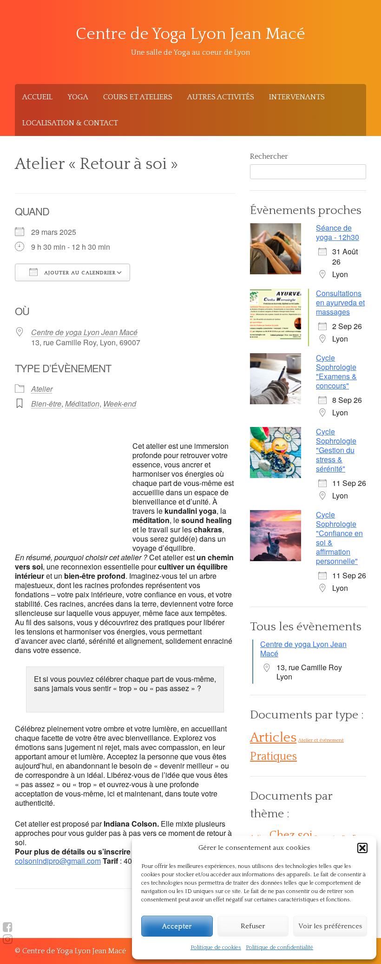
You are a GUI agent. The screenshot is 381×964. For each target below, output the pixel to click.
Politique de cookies (215, 948)
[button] (362, 848)
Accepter (176, 926)
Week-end (119, 403)
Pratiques (273, 756)
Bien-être (46, 403)
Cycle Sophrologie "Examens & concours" (336, 371)
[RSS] (8, 939)
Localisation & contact (70, 123)
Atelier (42, 388)
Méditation (82, 403)
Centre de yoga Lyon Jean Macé (84, 332)
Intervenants (297, 97)
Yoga (77, 97)
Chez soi (290, 835)
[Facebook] (8, 927)
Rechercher (269, 156)
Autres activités (220, 97)
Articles (273, 737)
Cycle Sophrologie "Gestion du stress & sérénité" (336, 450)
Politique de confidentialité (279, 948)
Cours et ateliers (137, 97)
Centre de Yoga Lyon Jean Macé (190, 34)
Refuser (253, 926)
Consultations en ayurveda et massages (340, 302)
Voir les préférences (330, 926)
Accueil (37, 97)
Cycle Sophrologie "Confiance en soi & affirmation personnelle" (339, 537)
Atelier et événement (321, 740)
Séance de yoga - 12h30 (337, 232)
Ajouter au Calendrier (79, 273)
